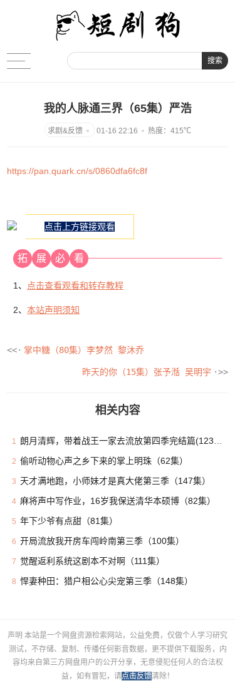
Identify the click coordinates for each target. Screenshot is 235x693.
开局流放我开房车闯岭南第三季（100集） (102, 541)
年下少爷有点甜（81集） (69, 521)
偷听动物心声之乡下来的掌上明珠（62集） (104, 461)
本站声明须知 (53, 310)
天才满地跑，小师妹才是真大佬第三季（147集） (115, 481)
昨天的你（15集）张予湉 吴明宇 (146, 372)
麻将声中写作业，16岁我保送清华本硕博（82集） (118, 501)
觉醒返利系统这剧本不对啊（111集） (92, 561)
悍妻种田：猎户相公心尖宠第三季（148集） (106, 581)
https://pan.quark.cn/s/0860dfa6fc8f (77, 171)
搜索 (214, 60)
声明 (16, 635)
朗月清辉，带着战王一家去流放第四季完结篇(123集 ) (124, 441)
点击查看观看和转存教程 (75, 285)
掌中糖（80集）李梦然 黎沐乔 (84, 350)
